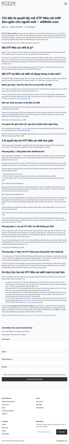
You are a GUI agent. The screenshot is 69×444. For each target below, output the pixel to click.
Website (4, 367)
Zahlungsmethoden (8, 410)
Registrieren (40, 407)
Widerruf (4, 414)
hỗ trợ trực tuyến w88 (29, 302)
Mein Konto (39, 401)
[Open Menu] (65, 3)
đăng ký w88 (60, 67)
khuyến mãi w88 (7, 114)
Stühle (4, 424)
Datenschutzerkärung (8, 401)
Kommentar (6, 339)
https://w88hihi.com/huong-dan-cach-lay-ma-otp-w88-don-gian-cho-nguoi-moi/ (32, 315)
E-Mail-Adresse (7, 359)
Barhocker (5, 427)
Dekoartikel (5, 434)
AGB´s (4, 407)
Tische (4, 430)
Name (4, 351)
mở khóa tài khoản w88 (23, 98)
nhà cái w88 (58, 33)
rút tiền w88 (18, 265)
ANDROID (33, 165)
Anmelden (39, 404)
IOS (41, 165)
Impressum (5, 404)
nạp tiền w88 (26, 128)
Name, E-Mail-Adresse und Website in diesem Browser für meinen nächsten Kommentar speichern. (35, 375)
